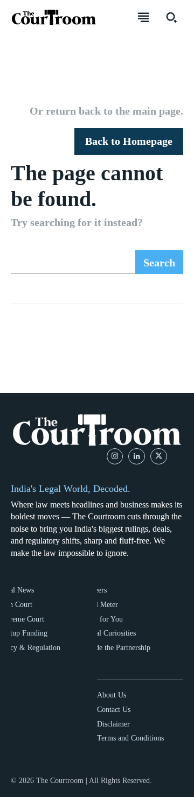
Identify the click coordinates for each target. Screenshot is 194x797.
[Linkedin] (136, 456)
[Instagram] (115, 456)
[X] (158, 456)
